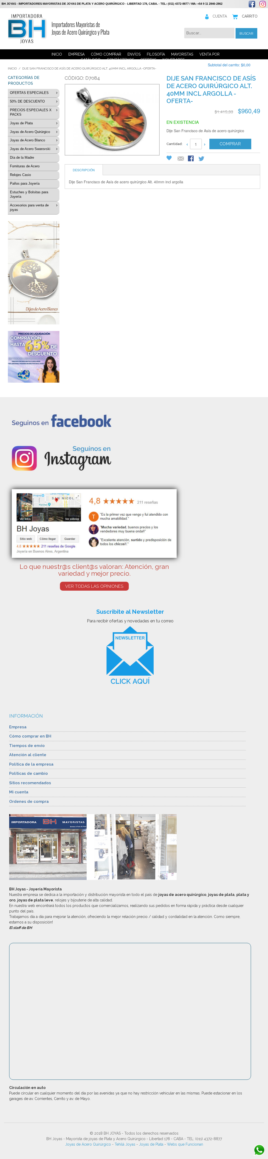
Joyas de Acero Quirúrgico (88, 1144)
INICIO (57, 54)
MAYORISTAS (182, 54)
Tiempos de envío (27, 745)
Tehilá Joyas (125, 1144)
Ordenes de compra (29, 801)
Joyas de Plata (151, 1144)
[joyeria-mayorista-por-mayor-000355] (111, 120)
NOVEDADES (174, 60)
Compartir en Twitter (201, 159)
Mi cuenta (18, 792)
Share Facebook (191, 159)
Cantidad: (174, 144)
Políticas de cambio (28, 773)
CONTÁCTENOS (120, 60)
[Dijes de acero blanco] (33, 273)
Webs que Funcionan (185, 1144)
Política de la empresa (31, 764)
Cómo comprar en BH (30, 736)
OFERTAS (148, 60)
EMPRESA (76, 54)
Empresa (17, 727)
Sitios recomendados (30, 783)
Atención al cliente (27, 754)
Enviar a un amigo (180, 159)
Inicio (12, 68)
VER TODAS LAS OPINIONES (94, 586)
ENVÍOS (134, 54)
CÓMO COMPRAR (106, 54)
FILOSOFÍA (156, 54)
